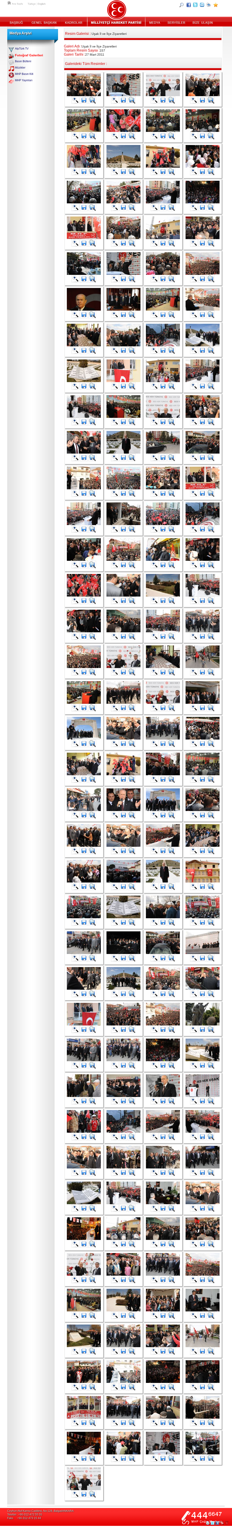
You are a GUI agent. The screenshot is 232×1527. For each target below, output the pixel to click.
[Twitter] (195, 4)
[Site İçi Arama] (181, 4)
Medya (154, 21)
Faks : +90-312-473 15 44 (24, 1518)
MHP (116, 21)
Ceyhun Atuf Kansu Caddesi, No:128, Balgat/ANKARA (40, 1511)
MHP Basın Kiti (24, 74)
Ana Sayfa (9, 2)
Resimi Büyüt (75, 100)
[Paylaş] (202, 4)
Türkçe (32, 3)
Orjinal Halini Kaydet (92, 100)
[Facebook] (188, 4)
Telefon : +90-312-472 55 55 (24, 1514)
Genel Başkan (44, 21)
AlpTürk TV (22, 48)
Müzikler (20, 67)
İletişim (202, 21)
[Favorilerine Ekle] (215, 4)
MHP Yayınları (23, 80)
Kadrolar (73, 21)
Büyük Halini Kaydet (84, 100)
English (42, 3)
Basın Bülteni (23, 61)
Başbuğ (17, 21)
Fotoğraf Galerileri (29, 55)
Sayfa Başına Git (227, 1523)
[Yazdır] (209, 4)
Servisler (176, 21)
